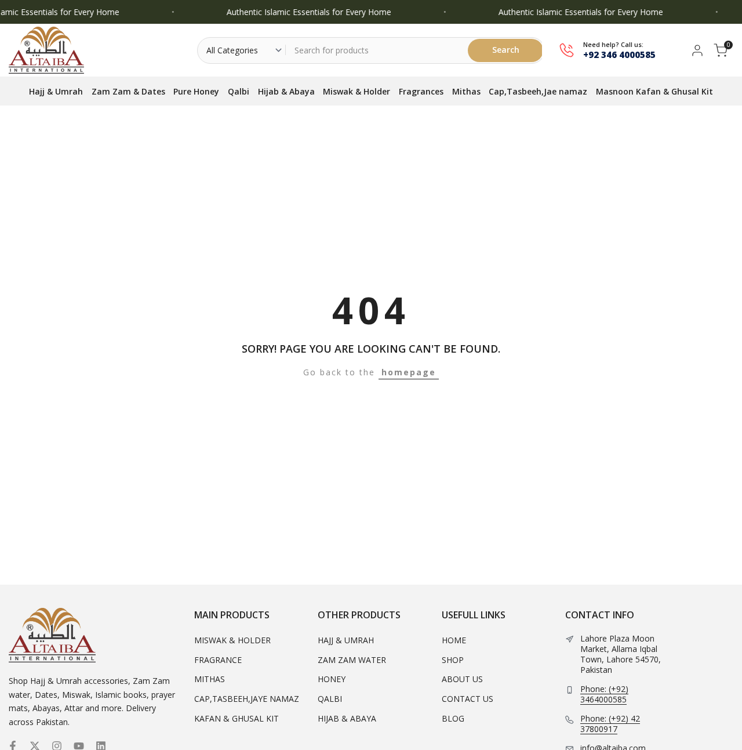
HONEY (331, 678)
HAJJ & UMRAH (346, 640)
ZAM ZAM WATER (352, 659)
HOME (454, 640)
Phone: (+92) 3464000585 (604, 694)
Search (505, 49)
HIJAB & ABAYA (347, 718)
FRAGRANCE (218, 659)
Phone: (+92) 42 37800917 (610, 723)
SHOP (453, 659)
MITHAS (209, 678)
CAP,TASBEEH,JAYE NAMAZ (246, 698)
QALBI (330, 698)
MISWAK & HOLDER (232, 640)
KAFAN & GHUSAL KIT (236, 718)
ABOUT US (462, 678)
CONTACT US (467, 698)
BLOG (453, 718)
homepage (408, 372)
